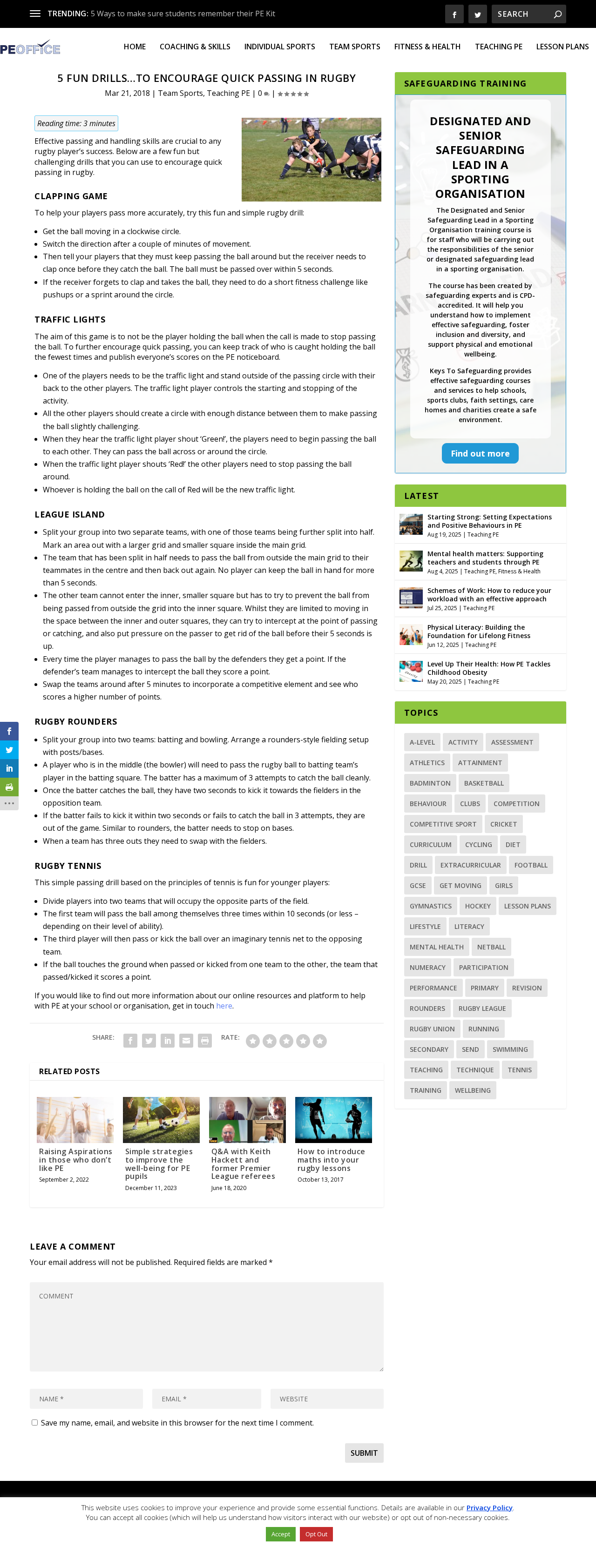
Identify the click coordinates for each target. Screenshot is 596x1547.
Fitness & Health (427, 47)
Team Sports (354, 47)
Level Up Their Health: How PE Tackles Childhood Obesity (488, 668)
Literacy (469, 926)
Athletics (427, 762)
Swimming (510, 1049)
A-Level (422, 742)
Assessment (512, 742)
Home (135, 47)
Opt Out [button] (316, 1534)
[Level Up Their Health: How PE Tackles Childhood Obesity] (411, 670)
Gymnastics (431, 905)
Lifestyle (425, 926)
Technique (475, 1069)
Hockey (478, 905)
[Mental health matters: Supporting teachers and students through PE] (411, 560)
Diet (513, 844)
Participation (483, 967)
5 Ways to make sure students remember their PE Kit (183, 13)
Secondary (429, 1049)
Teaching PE (498, 47)
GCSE (418, 885)
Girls (504, 885)
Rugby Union (432, 1028)
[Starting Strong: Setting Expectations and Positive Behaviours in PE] (411, 523)
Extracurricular (470, 865)
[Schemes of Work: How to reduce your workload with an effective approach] (411, 596)
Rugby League (482, 1008)
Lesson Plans (562, 47)
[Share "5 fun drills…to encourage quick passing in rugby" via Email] (186, 1040)
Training (425, 1090)
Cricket (503, 824)
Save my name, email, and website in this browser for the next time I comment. (177, 1423)
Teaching (426, 1069)
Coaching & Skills (195, 47)
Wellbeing (473, 1090)
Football (531, 865)
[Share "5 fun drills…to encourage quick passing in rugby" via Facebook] (130, 1040)
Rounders (427, 1008)
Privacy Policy (490, 1507)
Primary (485, 987)
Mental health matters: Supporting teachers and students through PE (485, 557)
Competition (517, 803)
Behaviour (428, 803)
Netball (491, 946)
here (224, 1006)
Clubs (470, 803)
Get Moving (460, 885)
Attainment (480, 762)
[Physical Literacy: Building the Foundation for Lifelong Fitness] (411, 633)
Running (483, 1028)
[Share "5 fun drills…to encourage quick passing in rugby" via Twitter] (149, 1040)
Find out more (480, 453)
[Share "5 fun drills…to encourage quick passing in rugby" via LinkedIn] (167, 1040)
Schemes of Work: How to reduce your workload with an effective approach (489, 594)
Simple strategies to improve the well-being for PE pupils (159, 1163)
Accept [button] (280, 1534)
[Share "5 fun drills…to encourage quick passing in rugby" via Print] (205, 1040)
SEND (470, 1049)
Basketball (484, 783)
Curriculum (431, 844)
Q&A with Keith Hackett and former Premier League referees (243, 1163)
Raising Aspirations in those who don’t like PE (76, 1159)
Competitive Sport (443, 824)
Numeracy (428, 967)
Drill (418, 865)
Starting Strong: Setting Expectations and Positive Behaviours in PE (489, 521)
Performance (433, 987)
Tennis (520, 1069)
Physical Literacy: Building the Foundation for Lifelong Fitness (478, 631)
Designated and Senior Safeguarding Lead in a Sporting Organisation (480, 157)
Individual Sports (279, 47)
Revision (527, 987)
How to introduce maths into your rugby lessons (332, 1159)
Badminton (430, 783)
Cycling (478, 844)
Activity (463, 742)
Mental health (437, 946)
